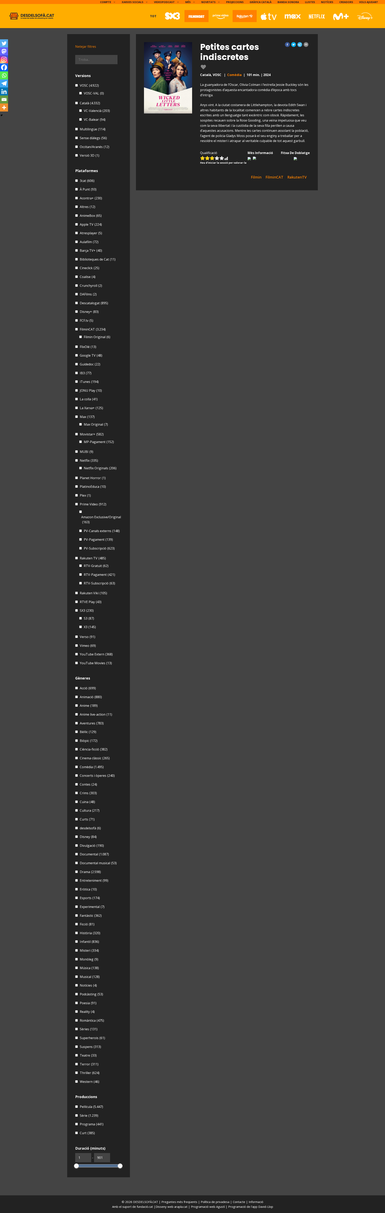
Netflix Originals (100, 468)
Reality (87, 1011)
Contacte (239, 1202)
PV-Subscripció (99, 548)
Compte (105, 2)
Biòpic (88, 740)
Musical (90, 977)
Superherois (92, 1038)
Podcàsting (91, 994)
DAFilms (88, 294)
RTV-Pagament (99, 574)
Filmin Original (97, 337)
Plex (85, 495)
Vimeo (88, 645)
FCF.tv (86, 320)
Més (188, 2)
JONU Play (91, 390)
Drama (90, 872)
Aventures (92, 723)
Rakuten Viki (93, 593)
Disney (88, 837)
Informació (256, 1202)
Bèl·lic (88, 732)
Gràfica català (261, 2)
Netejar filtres (85, 46)
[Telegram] (4, 83)
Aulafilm (89, 242)
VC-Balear (94, 119)
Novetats (208, 2)
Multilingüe (92, 129)
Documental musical (98, 863)
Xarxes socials (132, 2)
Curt (87, 1133)
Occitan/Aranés (94, 147)
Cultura (89, 810)
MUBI (86, 451)
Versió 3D (89, 155)
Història (90, 933)
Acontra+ (91, 198)
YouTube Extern (96, 654)
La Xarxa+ (91, 408)
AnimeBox (91, 215)
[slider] (76, 1165)
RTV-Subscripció (99, 583)
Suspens (90, 1047)
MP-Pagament (99, 442)
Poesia (88, 1003)
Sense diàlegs (93, 138)
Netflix (89, 460)
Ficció (87, 924)
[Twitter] (4, 43)
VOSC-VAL (94, 93)
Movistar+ (92, 434)
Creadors (346, 2)
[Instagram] (4, 59)
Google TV (91, 355)
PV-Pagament (98, 539)
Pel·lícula (91, 1106)
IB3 (85, 373)
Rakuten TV (93, 558)
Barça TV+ (91, 250)
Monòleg (89, 959)
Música (89, 968)
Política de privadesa (215, 1202)
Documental (94, 854)
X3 (90, 627)
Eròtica (88, 889)
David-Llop (265, 1207)
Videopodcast (164, 2)
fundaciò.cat (145, 1207)
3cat (87, 181)
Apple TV (91, 224)
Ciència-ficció (93, 749)
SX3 (87, 610)
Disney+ (89, 311)
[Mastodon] (4, 51)
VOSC (89, 85)
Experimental (92, 907)
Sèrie (89, 1115)
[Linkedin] (4, 91)
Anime (89, 705)
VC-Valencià (97, 111)
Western (89, 1081)
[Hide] (1, 115)
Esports (90, 898)
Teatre (88, 1055)
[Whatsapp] (4, 75)
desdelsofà (90, 828)
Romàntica (92, 1020)
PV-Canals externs (102, 531)
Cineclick (89, 268)
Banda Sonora (288, 2)
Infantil (89, 941)
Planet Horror (93, 478)
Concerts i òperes (97, 775)
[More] (4, 107)
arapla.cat (180, 1207)
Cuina (87, 802)
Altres (87, 207)
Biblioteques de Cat (98, 259)
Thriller (89, 1073)
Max (87, 417)
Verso (87, 637)
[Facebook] (4, 67)
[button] (287, 44)
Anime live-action (96, 714)
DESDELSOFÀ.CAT (145, 1202)
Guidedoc (90, 364)
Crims (88, 793)
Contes (88, 784)
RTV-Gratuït (96, 566)
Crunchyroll (91, 285)
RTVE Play (90, 602)
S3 (89, 618)
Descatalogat (94, 303)
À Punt (88, 189)
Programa (91, 1124)
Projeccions (235, 2)
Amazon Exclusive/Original (101, 519)
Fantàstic (91, 915)
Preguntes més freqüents (179, 1202)
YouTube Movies (96, 663)
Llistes (310, 2)
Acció (88, 688)
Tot (153, 16)
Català (90, 103)
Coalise (87, 277)
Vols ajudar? (368, 2)
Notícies (327, 2)
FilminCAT (93, 329)
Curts (87, 819)
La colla (89, 399)
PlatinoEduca (93, 486)
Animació (91, 697)
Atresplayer (91, 233)
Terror (89, 1064)
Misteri (89, 950)
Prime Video (93, 504)
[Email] (4, 99)
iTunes (89, 381)
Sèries (88, 1029)
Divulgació (92, 845)
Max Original (96, 424)
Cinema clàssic (95, 758)
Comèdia (234, 75)
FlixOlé (88, 347)
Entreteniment (94, 880)
